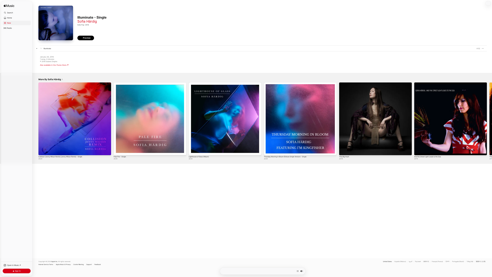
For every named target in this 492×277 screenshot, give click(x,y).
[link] (50, 79)
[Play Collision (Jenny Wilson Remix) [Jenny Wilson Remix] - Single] (42, 152)
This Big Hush (344, 83)
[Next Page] (489, 118)
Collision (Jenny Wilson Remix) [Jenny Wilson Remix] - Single (62, 83)
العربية (410, 261)
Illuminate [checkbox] (47, 48)
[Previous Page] (36, 118)
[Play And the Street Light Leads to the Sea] (417, 152)
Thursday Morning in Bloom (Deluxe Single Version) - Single (288, 83)
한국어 (447, 261)
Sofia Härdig (87, 21)
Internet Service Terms (45, 264)
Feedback (97, 264)
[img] (9, 5)
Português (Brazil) (458, 261)
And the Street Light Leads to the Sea (429, 83)
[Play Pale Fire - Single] (117, 152)
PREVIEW (477, 48)
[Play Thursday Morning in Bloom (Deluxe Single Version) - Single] (267, 152)
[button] (16, 13)
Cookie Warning (78, 264)
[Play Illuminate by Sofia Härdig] (41, 48)
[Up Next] (297, 271)
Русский (418, 261)
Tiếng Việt (470, 261)
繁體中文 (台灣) (481, 261)
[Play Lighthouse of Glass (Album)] (192, 152)
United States (387, 261)
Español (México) (400, 261)
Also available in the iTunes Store (53, 65)
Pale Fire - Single (120, 83)
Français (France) (437, 261)
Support (89, 264)
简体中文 (426, 261)
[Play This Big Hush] (342, 152)
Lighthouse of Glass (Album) (200, 83)
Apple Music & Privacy (63, 264)
